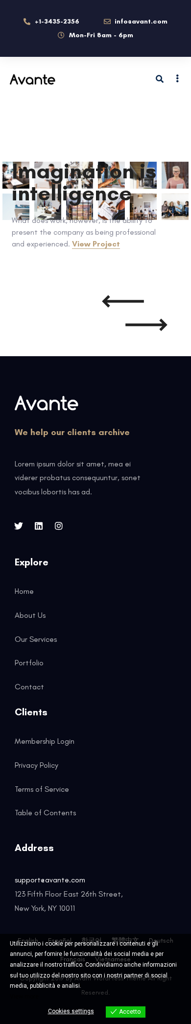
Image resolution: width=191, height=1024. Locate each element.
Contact (29, 686)
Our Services (36, 639)
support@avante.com (50, 879)
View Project (96, 243)
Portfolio (29, 662)
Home (24, 591)
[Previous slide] (123, 301)
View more (24, 996)
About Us (30, 615)
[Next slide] (146, 325)
